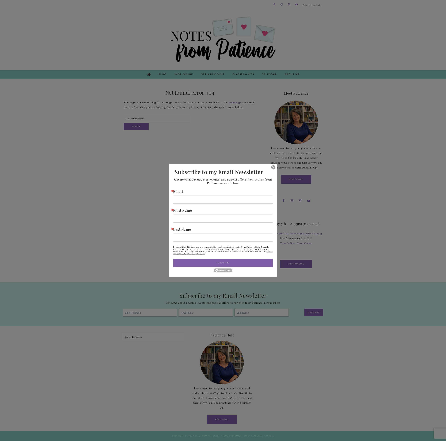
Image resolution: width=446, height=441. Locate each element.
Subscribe (223, 263)
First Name (182, 210)
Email (178, 191)
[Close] (271, 167)
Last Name (182, 229)
